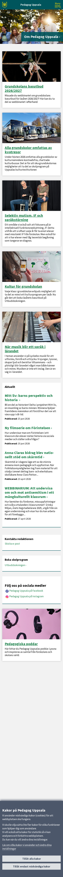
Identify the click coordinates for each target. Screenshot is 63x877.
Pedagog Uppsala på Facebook (26, 590)
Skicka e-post (12, 543)
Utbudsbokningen (15, 565)
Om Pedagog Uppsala (41, 36)
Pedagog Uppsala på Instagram (26, 596)
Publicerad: (11, 418)
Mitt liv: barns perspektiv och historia (29, 397)
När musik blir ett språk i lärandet (25, 349)
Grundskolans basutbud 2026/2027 (24, 88)
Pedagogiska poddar (21, 644)
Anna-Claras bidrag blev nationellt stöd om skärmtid (29, 454)
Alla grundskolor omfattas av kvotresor (28, 150)
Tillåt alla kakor (31, 858)
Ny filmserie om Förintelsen (27, 427)
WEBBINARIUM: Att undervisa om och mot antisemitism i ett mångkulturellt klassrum (29, 492)
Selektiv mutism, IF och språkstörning (24, 217)
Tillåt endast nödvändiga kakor (31, 866)
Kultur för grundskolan (23, 286)
